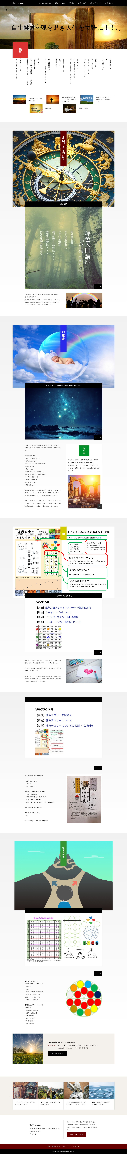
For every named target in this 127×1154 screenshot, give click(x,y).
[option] (63, 248)
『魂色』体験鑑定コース (53, 1146)
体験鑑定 (71, 3)
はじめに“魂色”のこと (45, 3)
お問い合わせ (109, 3)
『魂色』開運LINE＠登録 (76, 1134)
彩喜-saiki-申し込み (57, 1053)
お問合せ (64, 1146)
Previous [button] (9, 1096)
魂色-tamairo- (19, 3)
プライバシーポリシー (74, 1146)
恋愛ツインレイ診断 (60, 3)
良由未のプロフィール (96, 3)
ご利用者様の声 (82, 3)
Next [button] (117, 1096)
